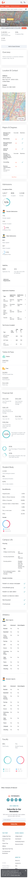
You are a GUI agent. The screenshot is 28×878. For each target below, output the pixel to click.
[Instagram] (20, 799)
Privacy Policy (5, 865)
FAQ (16, 866)
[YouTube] (16, 799)
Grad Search (18, 839)
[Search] (21, 2)
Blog (16, 868)
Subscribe (14, 824)
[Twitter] (8, 799)
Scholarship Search (19, 841)
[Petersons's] (3, 2)
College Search (18, 836)
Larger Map (21, 118)
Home (2, 6)
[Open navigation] (24, 2)
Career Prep (5, 843)
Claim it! (24, 28)
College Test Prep (6, 836)
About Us (17, 860)
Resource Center (19, 844)
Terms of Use (5, 867)
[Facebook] (12, 799)
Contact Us (18, 863)
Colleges (7, 6)
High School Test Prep (7, 848)
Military (4, 846)
